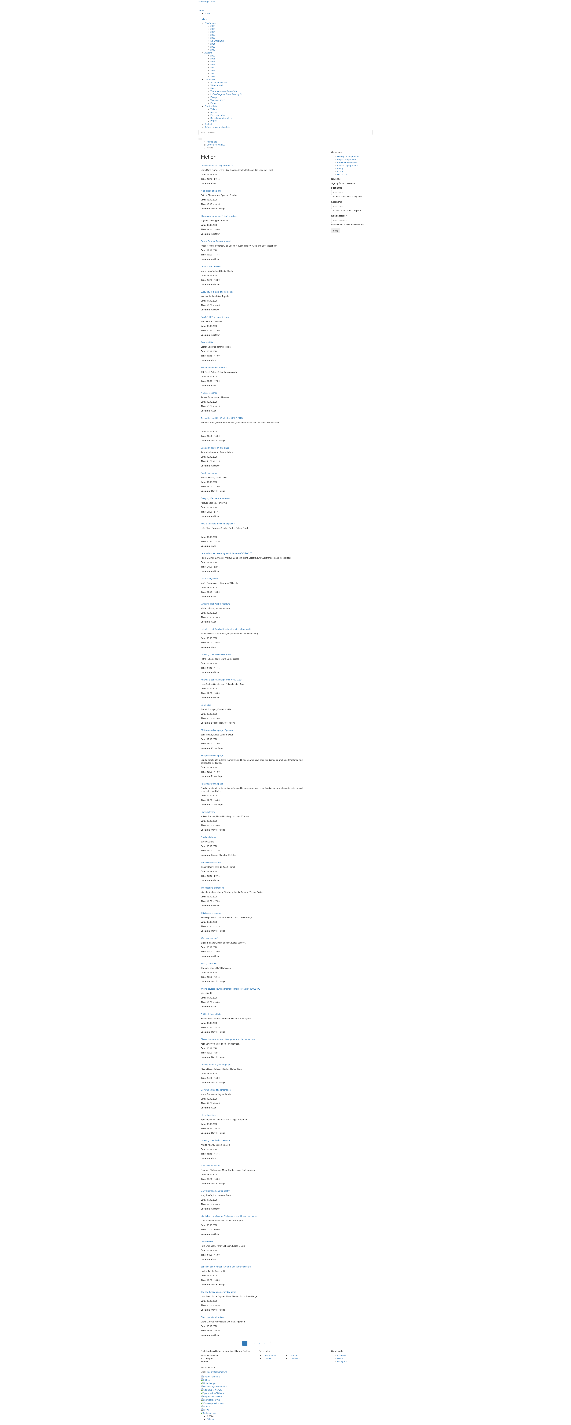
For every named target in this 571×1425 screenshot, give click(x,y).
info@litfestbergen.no (217, 1371)
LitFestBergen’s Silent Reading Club (227, 94)
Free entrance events (347, 162)
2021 (212, 43)
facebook (341, 1355)
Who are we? (216, 85)
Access (213, 112)
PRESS (213, 120)
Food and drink (217, 115)
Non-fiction (342, 174)
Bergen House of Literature (217, 126)
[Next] (269, 1342)
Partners (214, 103)
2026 (212, 25)
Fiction (340, 171)
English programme (346, 159)
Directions (295, 1358)
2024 (212, 31)
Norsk (207, 13)
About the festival (218, 82)
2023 (212, 34)
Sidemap (211, 1419)
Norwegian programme (348, 156)
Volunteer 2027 (217, 100)
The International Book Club (223, 91)
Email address (339, 215)
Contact (208, 123)
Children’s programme (347, 165)
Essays (213, 97)
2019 (212, 49)
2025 (212, 28)
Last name (337, 201)
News (213, 88)
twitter (340, 1358)
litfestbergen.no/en (207, 1)
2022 (212, 37)
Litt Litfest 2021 (217, 40)
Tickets (203, 18)
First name (337, 187)
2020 (212, 46)
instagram (342, 1361)
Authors (208, 52)
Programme (210, 22)
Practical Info (210, 106)
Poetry (340, 168)
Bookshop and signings (221, 118)
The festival (209, 79)
